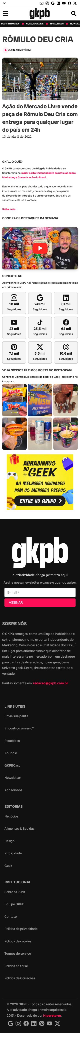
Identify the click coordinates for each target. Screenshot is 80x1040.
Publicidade (13, 853)
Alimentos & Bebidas (19, 828)
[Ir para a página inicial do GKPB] (40, 13)
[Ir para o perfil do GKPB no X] (75, 3)
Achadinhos (13, 790)
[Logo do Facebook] (26, 1023)
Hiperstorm (52, 1015)
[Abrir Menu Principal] (5, 13)
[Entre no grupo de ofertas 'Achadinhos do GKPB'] (40, 482)
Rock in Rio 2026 (10, 24)
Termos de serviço (17, 953)
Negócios (11, 816)
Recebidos (12, 741)
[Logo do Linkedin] (34, 1023)
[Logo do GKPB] (40, 553)
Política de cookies (17, 941)
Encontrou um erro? (19, 728)
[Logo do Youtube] (49, 1023)
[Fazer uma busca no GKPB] (73, 13)
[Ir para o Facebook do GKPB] (69, 3)
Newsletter (12, 777)
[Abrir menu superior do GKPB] (4, 3)
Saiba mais (8, 209)
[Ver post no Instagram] (14, 400)
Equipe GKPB (14, 904)
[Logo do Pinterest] (42, 1023)
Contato (10, 916)
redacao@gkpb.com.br (50, 683)
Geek (8, 865)
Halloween (57, 24)
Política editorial (16, 966)
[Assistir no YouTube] (40, 248)
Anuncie (10, 753)
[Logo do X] (57, 1023)
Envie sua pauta (16, 716)
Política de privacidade (21, 929)
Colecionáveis (35, 24)
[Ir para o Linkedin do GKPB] (58, 3)
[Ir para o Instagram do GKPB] (47, 3)
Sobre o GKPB (14, 892)
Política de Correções (19, 978)
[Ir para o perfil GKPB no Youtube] (64, 3)
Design (9, 841)
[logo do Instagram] (10, 1023)
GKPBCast (12, 765)
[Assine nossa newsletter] (42, 3)
